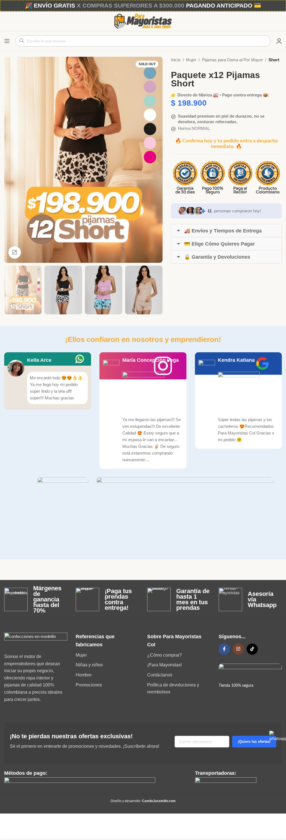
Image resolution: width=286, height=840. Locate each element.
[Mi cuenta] (279, 41)
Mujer (191, 59)
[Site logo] (143, 20)
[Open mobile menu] (7, 41)
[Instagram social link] (238, 649)
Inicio (175, 59)
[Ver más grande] (14, 252)
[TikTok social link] (252, 649)
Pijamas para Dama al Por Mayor (232, 59)
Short (273, 59)
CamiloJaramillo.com (159, 801)
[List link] (107, 655)
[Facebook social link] (224, 649)
